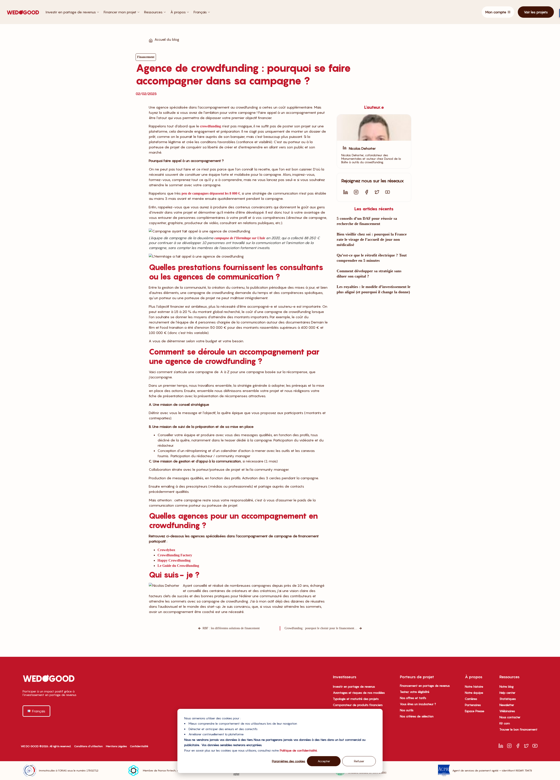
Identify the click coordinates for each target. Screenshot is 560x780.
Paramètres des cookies (288, 761)
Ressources (153, 12)
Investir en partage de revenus (71, 12)
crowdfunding (210, 126)
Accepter (324, 761)
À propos (178, 12)
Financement (145, 57)
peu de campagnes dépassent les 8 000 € (211, 193)
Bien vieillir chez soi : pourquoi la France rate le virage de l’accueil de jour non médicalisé (372, 239)
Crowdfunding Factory (175, 555)
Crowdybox (166, 550)
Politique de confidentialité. (298, 750)
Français (200, 12)
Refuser (359, 761)
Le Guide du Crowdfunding (178, 565)
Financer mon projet (120, 12)
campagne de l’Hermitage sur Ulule (239, 238)
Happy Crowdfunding (174, 560)
